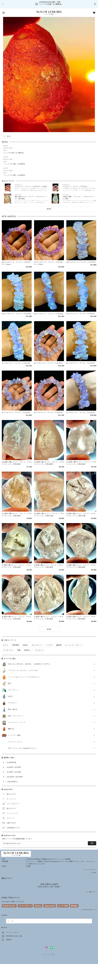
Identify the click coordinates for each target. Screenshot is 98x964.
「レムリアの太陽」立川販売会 (14, 164)
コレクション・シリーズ (16, 722)
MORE (49, 209)
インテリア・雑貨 (14, 735)
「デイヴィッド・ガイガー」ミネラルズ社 (23, 671)
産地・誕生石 (12, 709)
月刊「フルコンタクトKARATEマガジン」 (23, 748)
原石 (9, 684)
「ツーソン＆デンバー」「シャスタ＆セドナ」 (24, 677)
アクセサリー (12, 703)
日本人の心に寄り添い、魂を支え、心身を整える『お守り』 (29, 664)
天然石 (10, 696)
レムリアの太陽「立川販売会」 (14, 153)
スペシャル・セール (15, 742)
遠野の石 (11, 729)
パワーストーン (13, 690)
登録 (92, 843)
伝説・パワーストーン (16, 716)
